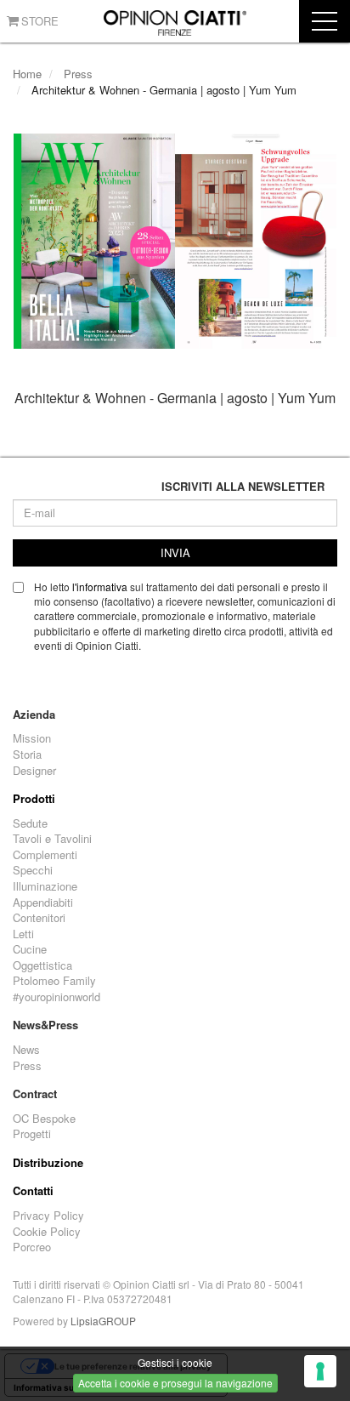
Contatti (33, 1191)
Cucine (30, 949)
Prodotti (34, 798)
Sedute (30, 823)
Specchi (33, 870)
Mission (32, 738)
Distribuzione (48, 1162)
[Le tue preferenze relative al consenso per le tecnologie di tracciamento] (320, 1371)
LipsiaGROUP (103, 1320)
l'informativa (99, 586)
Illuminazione (45, 886)
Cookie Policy (47, 1231)
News (26, 1049)
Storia (27, 754)
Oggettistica (42, 965)
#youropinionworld (56, 997)
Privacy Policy (48, 1215)
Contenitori (39, 917)
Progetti (32, 1134)
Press (78, 73)
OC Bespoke (44, 1118)
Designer (34, 770)
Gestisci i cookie (175, 1362)
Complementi (45, 855)
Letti (23, 934)
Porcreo (32, 1247)
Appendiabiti (43, 902)
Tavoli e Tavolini (52, 838)
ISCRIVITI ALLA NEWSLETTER (243, 486)
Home (27, 73)
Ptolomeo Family (54, 980)
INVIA (175, 552)
